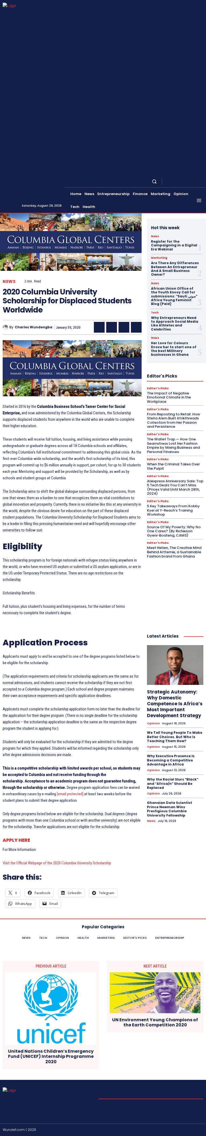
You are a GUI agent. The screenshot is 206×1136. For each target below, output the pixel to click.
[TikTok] (193, 1130)
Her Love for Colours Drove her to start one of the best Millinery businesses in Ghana (173, 349)
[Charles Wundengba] (6, 327)
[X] (193, 181)
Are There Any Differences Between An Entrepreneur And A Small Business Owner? (175, 269)
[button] (154, 181)
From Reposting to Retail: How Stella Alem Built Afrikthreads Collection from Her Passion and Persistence (173, 420)
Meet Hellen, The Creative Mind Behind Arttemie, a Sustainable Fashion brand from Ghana (174, 552)
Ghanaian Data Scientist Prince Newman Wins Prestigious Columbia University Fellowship (169, 809)
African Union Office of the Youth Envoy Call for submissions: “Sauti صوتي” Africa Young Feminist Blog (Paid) (174, 296)
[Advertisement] (175, 590)
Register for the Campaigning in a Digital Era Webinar (174, 245)
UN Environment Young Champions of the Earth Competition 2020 (155, 1022)
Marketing (159, 258)
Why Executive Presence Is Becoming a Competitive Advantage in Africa (170, 760)
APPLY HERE (16, 840)
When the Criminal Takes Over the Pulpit (173, 466)
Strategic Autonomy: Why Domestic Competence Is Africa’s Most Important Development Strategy (175, 704)
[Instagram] (174, 181)
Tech (155, 312)
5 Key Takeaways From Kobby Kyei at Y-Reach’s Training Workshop (173, 510)
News (9, 281)
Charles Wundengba (33, 327)
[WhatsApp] (136, 327)
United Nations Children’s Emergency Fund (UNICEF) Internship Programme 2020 (51, 1056)
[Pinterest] (124, 327)
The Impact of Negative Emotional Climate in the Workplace (169, 397)
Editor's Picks (158, 388)
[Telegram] (187, 181)
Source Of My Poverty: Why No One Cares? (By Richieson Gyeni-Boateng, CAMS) (174, 531)
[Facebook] (168, 181)
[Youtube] (200, 181)
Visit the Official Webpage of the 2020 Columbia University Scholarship (57, 863)
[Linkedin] (181, 181)
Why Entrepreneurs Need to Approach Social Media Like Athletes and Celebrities (174, 323)
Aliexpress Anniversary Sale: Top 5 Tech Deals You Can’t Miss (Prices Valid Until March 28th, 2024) (175, 487)
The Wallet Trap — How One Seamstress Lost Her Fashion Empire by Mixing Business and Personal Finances (173, 445)
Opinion (153, 723)
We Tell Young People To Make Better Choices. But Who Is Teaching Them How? (174, 736)
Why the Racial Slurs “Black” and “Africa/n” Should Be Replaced (172, 783)
